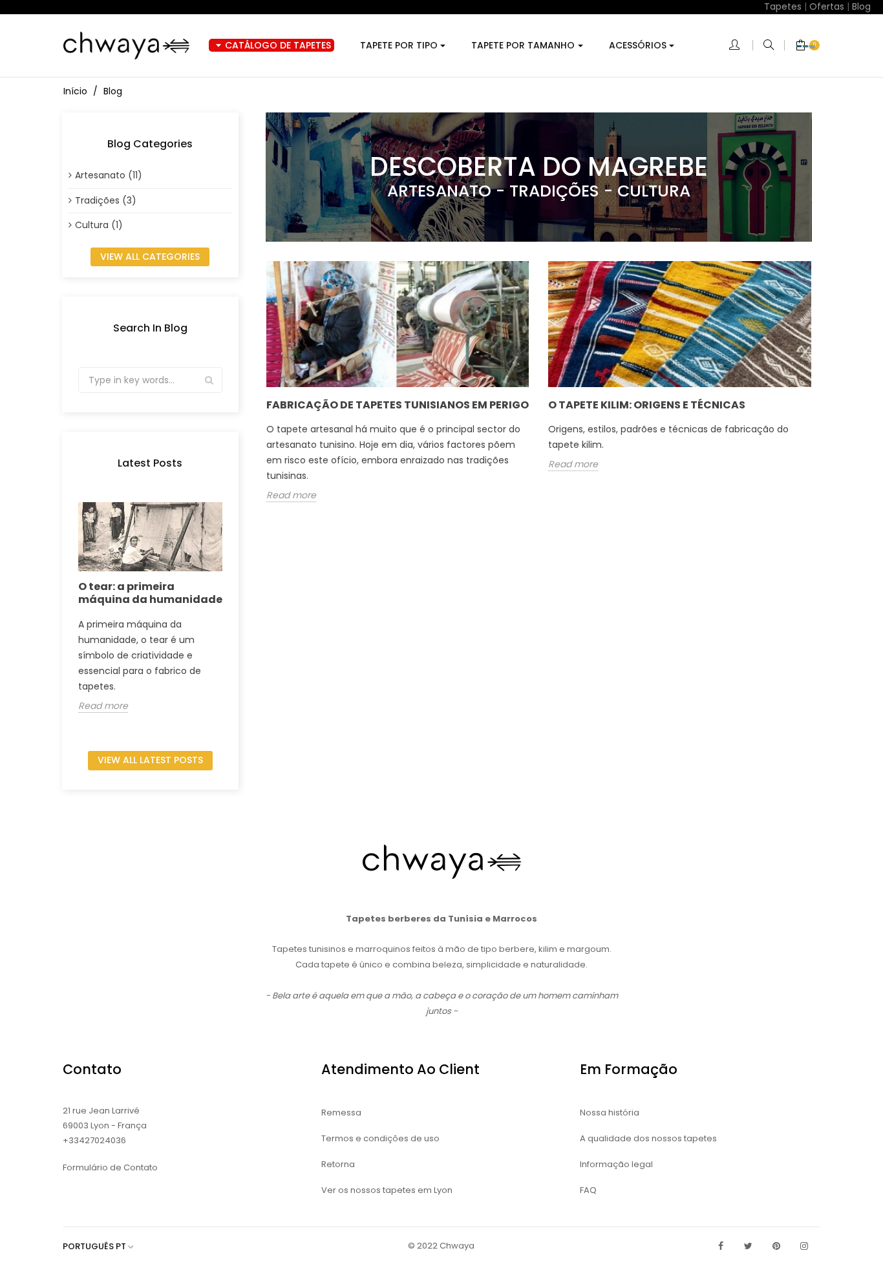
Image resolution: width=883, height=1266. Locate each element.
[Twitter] (748, 1246)
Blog (861, 6)
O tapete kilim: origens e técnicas (646, 404)
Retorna (338, 1164)
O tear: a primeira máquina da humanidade (150, 593)
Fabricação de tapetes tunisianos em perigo (397, 404)
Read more (103, 706)
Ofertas (826, 6)
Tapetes (783, 6)
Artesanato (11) (108, 175)
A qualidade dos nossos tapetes (648, 1138)
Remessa (341, 1112)
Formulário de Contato (110, 1167)
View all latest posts (150, 760)
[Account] (740, 46)
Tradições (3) (105, 200)
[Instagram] (804, 1246)
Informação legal (616, 1164)
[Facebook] (720, 1246)
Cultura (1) (99, 224)
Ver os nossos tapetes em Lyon (386, 1190)
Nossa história (609, 1112)
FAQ (588, 1190)
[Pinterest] (776, 1246)
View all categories (150, 256)
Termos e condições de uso (380, 1138)
